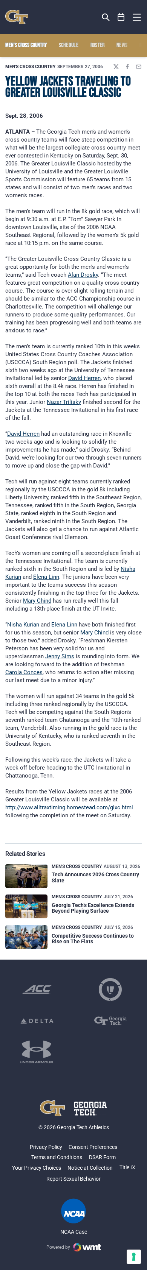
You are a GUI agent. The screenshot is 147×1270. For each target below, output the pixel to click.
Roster (97, 45)
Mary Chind (37, 600)
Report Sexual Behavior (73, 1179)
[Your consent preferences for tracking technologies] (134, 1257)
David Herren (84, 378)
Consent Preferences (93, 1147)
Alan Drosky (83, 274)
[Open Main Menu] (137, 17)
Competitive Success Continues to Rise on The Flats (93, 938)
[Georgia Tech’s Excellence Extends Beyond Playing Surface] (26, 906)
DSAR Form (102, 1157)
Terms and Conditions (56, 1157)
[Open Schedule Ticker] (121, 17)
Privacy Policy (46, 1147)
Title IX (127, 1167)
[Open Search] (105, 17)
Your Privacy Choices (36, 1168)
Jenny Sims (59, 656)
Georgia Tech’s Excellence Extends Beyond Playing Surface (93, 908)
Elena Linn (46, 576)
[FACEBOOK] (127, 67)
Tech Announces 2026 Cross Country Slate (95, 877)
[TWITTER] (116, 67)
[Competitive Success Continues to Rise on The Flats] (26, 937)
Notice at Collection (90, 1168)
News (121, 45)
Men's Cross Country (30, 66)
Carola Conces (24, 672)
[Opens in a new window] (37, 989)
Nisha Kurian (23, 624)
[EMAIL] (139, 67)
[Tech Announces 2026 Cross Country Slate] (26, 876)
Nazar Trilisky (64, 402)
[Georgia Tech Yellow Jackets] (16, 17)
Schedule (69, 45)
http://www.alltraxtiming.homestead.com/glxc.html (69, 807)
